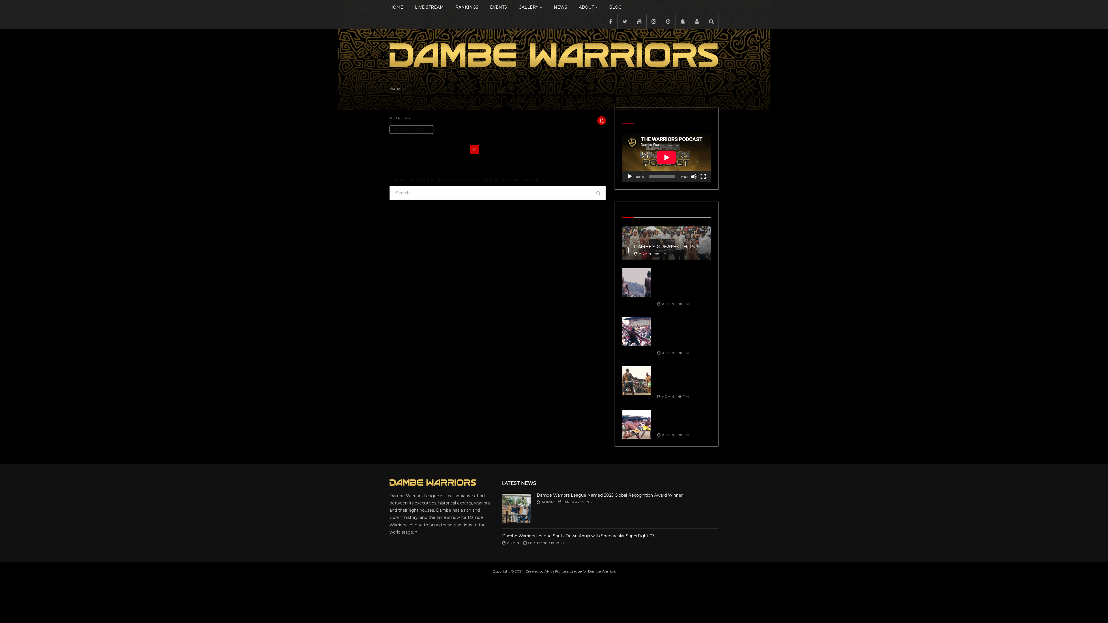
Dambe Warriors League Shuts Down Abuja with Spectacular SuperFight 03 (578, 535)
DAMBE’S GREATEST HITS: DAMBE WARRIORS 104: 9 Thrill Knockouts (680, 419)
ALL (394, 149)
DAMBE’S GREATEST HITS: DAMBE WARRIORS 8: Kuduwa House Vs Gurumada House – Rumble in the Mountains (680, 283)
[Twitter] (624, 21)
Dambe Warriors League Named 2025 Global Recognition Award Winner (610, 495)
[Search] (711, 21)
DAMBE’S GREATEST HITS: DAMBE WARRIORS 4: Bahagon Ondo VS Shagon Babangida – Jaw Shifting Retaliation (682, 332)
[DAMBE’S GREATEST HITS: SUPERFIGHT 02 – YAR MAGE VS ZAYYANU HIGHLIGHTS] (666, 243)
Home (396, 7)
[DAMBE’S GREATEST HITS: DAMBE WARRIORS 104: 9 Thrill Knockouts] (636, 424)
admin (645, 254)
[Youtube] (639, 21)
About (586, 7)
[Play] (630, 176)
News (560, 7)
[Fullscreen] (703, 176)
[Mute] (694, 176)
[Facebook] (610, 21)
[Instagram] (653, 21)
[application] (666, 157)
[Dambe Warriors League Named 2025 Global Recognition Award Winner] (516, 508)
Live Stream (429, 7)
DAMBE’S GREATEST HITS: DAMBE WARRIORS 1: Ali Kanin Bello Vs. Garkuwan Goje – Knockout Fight (683, 378)
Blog (615, 7)
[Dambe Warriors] (554, 55)
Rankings (466, 7)
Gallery (528, 7)
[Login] (697, 21)
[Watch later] (668, 21)
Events (498, 7)
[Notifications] (682, 21)
